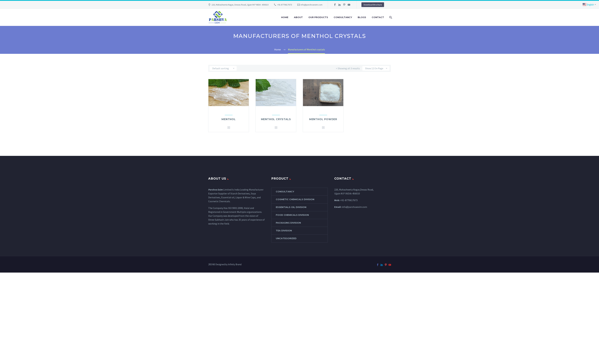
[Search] (390, 17)
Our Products (318, 17)
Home (284, 17)
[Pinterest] (344, 4)
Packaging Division (288, 222)
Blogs (362, 17)
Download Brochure (373, 4)
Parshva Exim (215, 189)
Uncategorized (286, 238)
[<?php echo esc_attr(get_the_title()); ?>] (228, 128)
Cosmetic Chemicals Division (295, 199)
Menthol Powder (323, 119)
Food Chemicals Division (292, 215)
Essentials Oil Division (291, 207)
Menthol (229, 119)
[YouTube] (349, 4)
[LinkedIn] (339, 4)
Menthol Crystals (276, 119)
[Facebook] (335, 4)
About (298, 17)
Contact (378, 17)
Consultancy (343, 17)
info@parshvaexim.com (311, 4)
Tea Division (284, 230)
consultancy (285, 191)
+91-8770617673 (284, 4)
